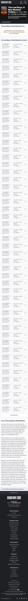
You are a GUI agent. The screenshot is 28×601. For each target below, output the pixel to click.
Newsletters (14, 556)
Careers (14, 572)
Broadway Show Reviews (14, 564)
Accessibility (14, 574)
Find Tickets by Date (14, 522)
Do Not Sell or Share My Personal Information (14, 591)
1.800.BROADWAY (16, 502)
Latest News (14, 546)
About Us (14, 570)
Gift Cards (14, 562)
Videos (14, 548)
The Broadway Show (14, 544)
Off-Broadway (14, 536)
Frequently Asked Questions (14, 515)
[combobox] (24, 2)
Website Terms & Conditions (14, 582)
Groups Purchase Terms (14, 586)
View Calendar (14, 415)
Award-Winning (14, 534)
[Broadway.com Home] (6, 2)
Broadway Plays (14, 526)
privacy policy (23, 593)
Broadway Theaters (14, 560)
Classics (14, 532)
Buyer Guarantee (14, 576)
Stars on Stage (14, 528)
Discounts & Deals (14, 538)
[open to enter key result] (25, 2)
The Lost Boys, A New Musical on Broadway (13, 489)
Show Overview (6, 22)
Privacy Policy (14, 580)
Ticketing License (14, 587)
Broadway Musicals (14, 524)
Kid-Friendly (14, 530)
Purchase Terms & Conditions (14, 584)
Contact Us (13, 501)
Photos (14, 550)
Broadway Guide (14, 558)
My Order (14, 513)
